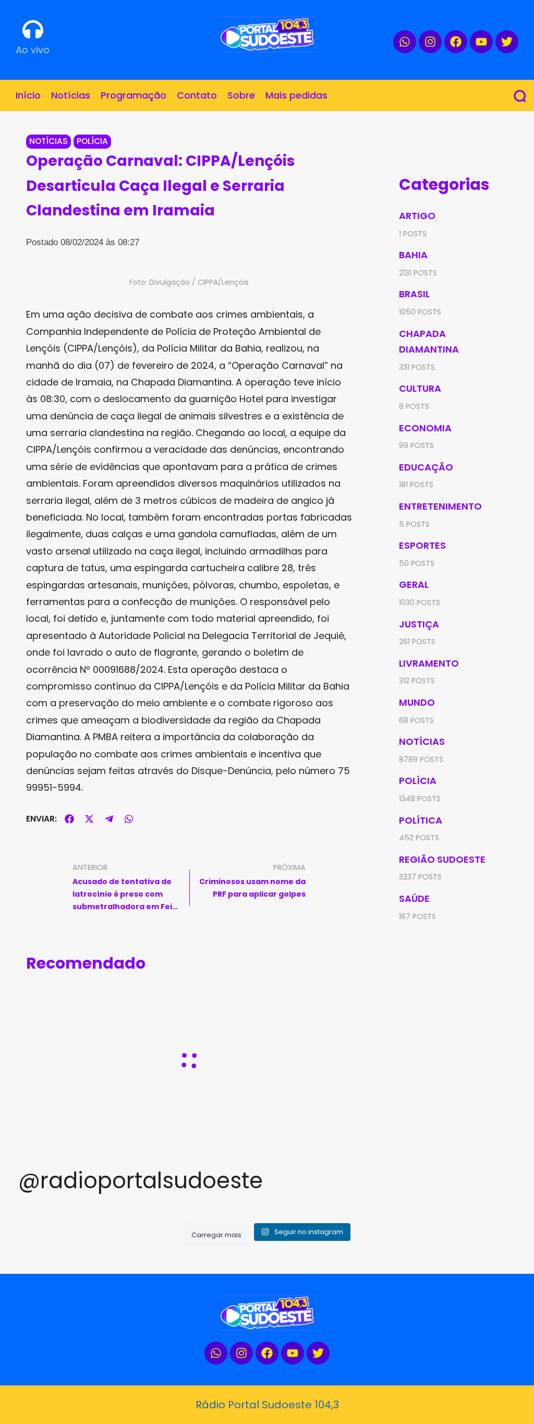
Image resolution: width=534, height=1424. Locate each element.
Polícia (92, 141)
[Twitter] (506, 41)
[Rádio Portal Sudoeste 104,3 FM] (267, 34)
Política (420, 820)
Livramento (429, 663)
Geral (414, 584)
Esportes (422, 545)
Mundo (417, 702)
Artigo (417, 215)
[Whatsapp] (404, 41)
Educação (426, 467)
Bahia (413, 254)
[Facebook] (455, 41)
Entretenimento (440, 506)
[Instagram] (430, 41)
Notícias (48, 141)
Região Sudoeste (442, 859)
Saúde (414, 898)
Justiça (419, 624)
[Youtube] (481, 41)
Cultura (420, 388)
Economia (425, 428)
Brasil (414, 293)
